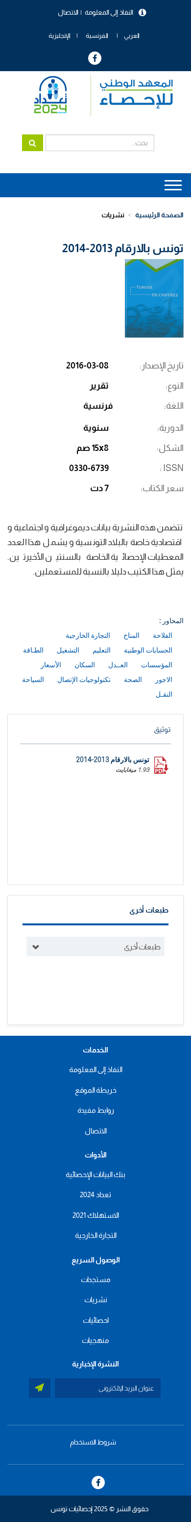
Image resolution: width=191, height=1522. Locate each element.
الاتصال (68, 12)
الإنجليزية (59, 35)
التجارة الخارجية (96, 1235)
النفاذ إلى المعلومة (109, 12)
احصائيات (96, 1320)
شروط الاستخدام (93, 1442)
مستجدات (96, 1279)
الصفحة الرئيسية (159, 215)
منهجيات (95, 1340)
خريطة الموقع (96, 1090)
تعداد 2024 (95, 1194)
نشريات (112, 215)
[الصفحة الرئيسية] (98, 95)
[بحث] (32, 142)
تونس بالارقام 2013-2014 (112, 759)
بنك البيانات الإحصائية (95, 1174)
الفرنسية (97, 35)
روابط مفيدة (95, 1110)
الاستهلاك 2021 (95, 1215)
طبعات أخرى (142, 947)
